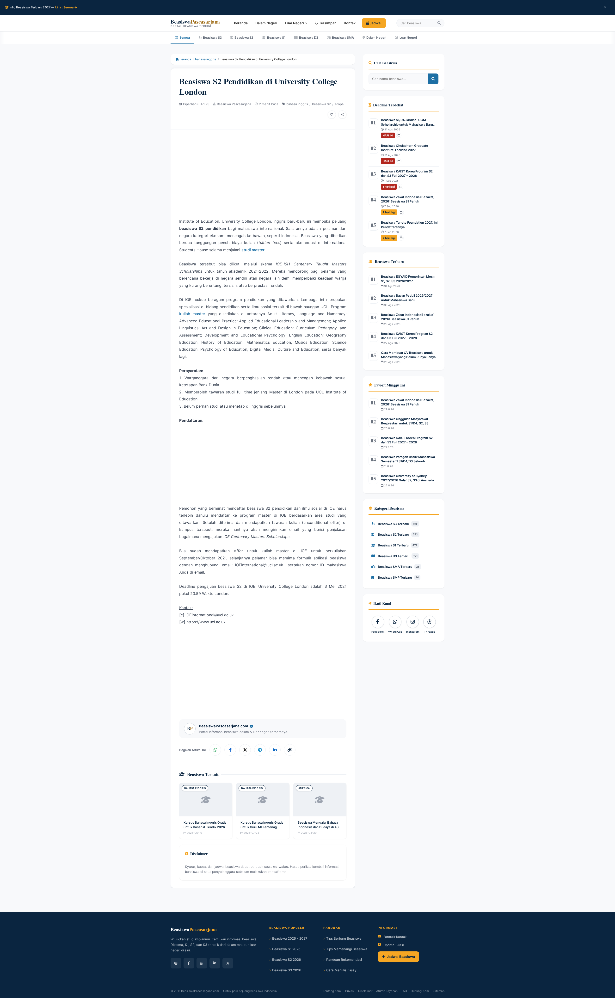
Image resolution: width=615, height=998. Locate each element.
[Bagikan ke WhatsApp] (215, 750)
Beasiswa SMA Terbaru (398, 567)
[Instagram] (176, 963)
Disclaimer (365, 991)
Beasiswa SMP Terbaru (398, 577)
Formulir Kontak (394, 937)
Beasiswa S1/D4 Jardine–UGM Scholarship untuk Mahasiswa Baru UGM (407, 122)
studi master (252, 249)
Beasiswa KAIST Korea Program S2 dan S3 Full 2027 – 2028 (407, 173)
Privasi (349, 991)
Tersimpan (327, 23)
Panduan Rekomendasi (344, 959)
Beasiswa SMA (343, 37)
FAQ (404, 991)
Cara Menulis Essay (341, 970)
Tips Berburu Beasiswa (344, 938)
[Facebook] (189, 963)
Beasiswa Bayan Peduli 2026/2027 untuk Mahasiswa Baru (407, 298)
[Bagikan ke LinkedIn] (275, 750)
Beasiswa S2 (243, 37)
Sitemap (438, 991)
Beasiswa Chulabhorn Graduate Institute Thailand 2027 (404, 148)
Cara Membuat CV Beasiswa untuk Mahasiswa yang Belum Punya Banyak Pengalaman (409, 355)
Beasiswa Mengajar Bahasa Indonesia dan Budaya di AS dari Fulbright (318, 826)
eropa (339, 104)
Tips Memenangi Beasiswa (346, 949)
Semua (184, 37)
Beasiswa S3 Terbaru (398, 524)
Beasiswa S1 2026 (286, 949)
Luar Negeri (294, 23)
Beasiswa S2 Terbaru (398, 534)
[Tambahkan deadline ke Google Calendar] (398, 135)
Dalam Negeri (266, 23)
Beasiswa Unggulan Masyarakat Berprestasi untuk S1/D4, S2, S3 (404, 421)
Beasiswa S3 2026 (286, 970)
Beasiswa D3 (308, 37)
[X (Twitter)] (227, 963)
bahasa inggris (205, 59)
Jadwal (375, 23)
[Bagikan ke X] (245, 750)
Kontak (350, 23)
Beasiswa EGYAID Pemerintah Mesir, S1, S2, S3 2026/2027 (408, 279)
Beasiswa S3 (212, 37)
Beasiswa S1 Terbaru (398, 545)
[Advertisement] (262, 169)
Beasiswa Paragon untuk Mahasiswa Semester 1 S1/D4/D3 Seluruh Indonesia (408, 459)
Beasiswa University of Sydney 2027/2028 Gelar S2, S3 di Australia (407, 478)
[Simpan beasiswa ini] (332, 114)
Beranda (241, 23)
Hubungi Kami (420, 991)
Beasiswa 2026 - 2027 (289, 938)
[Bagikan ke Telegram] (260, 750)
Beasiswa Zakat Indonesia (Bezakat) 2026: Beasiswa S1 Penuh (408, 199)
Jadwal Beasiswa (401, 957)
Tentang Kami (332, 991)
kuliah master (192, 313)
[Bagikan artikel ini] (342, 114)
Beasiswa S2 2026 (286, 959)
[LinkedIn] (214, 963)
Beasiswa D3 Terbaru (398, 556)
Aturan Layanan (387, 991)
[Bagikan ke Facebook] (230, 750)
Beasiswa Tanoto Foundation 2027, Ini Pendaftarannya (409, 224)
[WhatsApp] (202, 963)
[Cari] (439, 23)
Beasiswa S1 (276, 37)
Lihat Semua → (66, 7)
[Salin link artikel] (289, 750)
